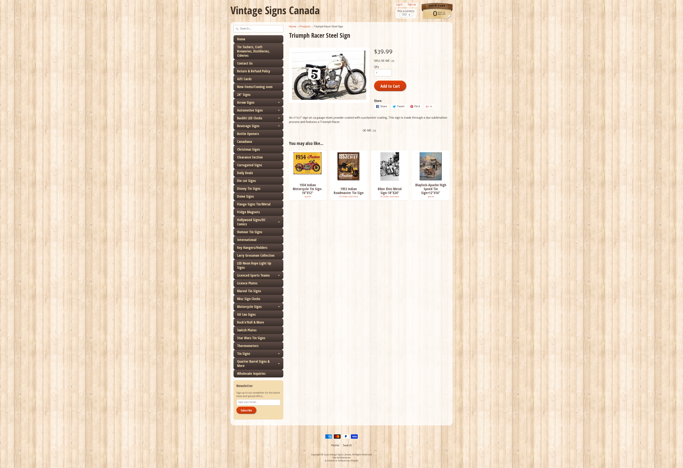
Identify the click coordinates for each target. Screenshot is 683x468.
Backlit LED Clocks (249, 118)
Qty (376, 67)
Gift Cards (244, 78)
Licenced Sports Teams (253, 275)
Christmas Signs (248, 149)
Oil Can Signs (246, 314)
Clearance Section (250, 157)
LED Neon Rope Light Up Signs (254, 265)
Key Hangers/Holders (252, 247)
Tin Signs (243, 353)
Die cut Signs (246, 180)
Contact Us (245, 63)
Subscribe (246, 410)
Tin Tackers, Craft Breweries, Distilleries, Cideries (253, 51)
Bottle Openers (248, 133)
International (246, 239)
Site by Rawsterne (341, 458)
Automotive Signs (250, 110)
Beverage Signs (248, 125)
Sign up (412, 5)
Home (241, 39)
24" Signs (243, 94)
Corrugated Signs (249, 165)
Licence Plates (247, 283)
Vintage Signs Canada (275, 10)
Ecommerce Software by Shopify (341, 461)
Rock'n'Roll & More (250, 322)
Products (305, 26)
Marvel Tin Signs (249, 291)
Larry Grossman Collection (255, 255)
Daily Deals (245, 172)
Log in (399, 5)
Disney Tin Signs (248, 188)
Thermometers (247, 345)
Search (347, 445)
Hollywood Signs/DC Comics (251, 221)
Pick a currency (406, 11)
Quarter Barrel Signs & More (253, 363)
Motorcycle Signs (249, 306)
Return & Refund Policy (253, 71)
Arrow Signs (245, 102)
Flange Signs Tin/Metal (254, 204)
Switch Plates (246, 330)
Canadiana (244, 141)
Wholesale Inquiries (251, 373)
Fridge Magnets (248, 212)
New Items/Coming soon (254, 86)
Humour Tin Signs (249, 231)
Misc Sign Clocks (248, 298)
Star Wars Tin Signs (251, 337)
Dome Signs (245, 196)
